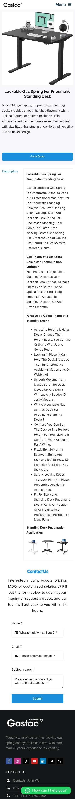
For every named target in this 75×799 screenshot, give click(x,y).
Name (17, 623)
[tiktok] (26, 761)
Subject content (23, 669)
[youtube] (34, 761)
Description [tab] (10, 171)
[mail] (51, 761)
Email (17, 646)
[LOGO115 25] (13, 3)
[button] (46, 790)
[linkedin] (43, 761)
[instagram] (17, 761)
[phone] (60, 761)
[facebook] (9, 761)
